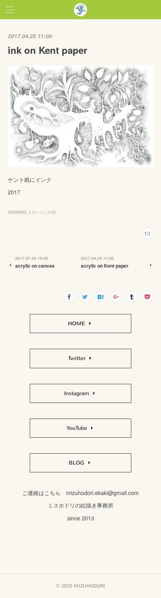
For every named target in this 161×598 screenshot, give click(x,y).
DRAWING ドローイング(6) (32, 212)
